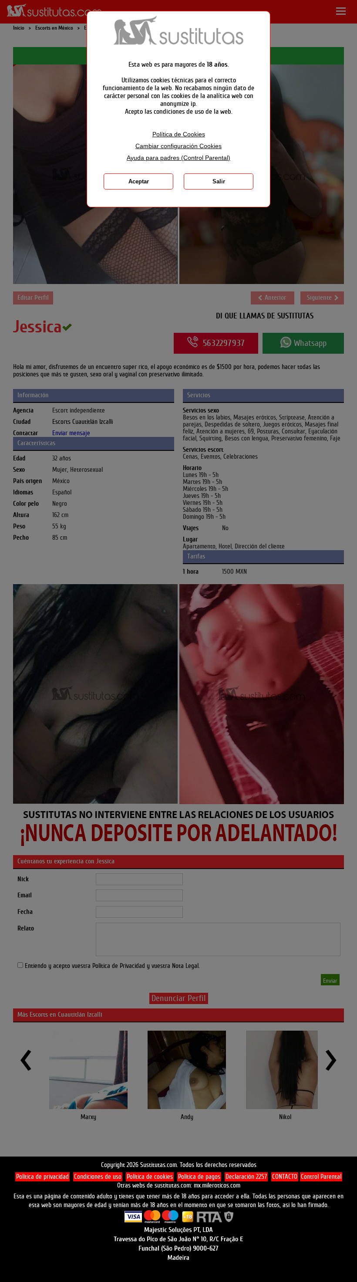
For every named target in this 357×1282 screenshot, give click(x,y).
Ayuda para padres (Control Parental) (178, 158)
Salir (218, 181)
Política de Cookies (178, 134)
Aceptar (138, 181)
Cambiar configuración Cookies (178, 146)
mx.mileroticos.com (217, 1185)
